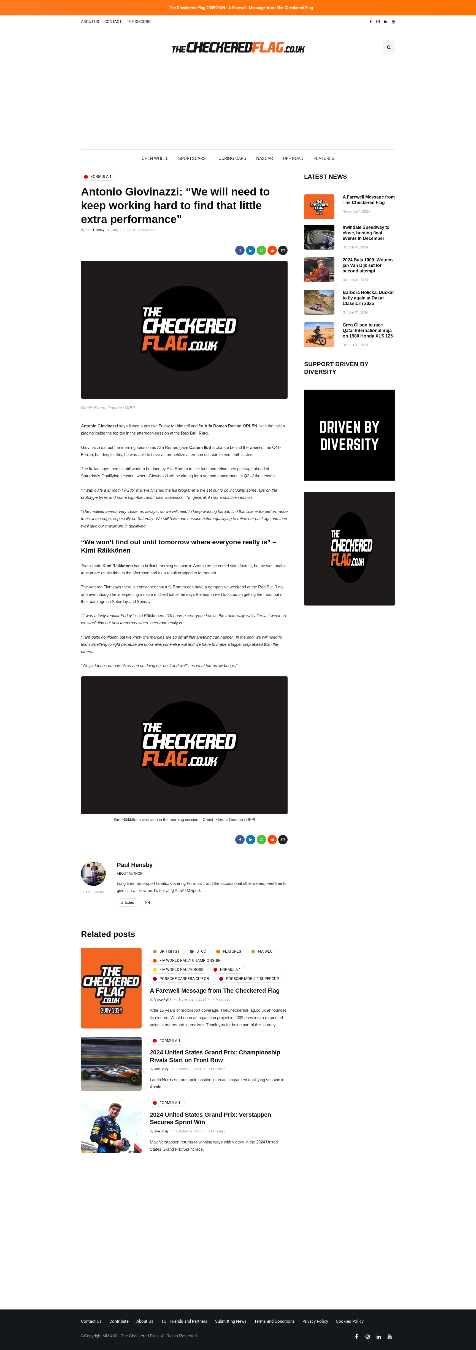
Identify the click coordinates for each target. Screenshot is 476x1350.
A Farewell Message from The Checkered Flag (215, 990)
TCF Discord (139, 21)
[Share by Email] (283, 250)
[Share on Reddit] (272, 250)
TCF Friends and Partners (184, 1321)
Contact (112, 21)
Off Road (293, 158)
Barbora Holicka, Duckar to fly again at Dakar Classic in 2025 (368, 298)
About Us (90, 21)
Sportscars (192, 158)
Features (323, 158)
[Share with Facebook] (240, 250)
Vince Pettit (162, 999)
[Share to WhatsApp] (261, 250)
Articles (127, 902)
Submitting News (231, 1321)
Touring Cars (231, 158)
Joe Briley (161, 1069)
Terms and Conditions (274, 1321)
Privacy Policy (315, 1321)
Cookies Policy (350, 1321)
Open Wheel (155, 158)
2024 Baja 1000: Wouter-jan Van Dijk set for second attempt (368, 265)
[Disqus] (184, 1233)
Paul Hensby (94, 230)
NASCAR (264, 158)
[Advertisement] (238, 108)
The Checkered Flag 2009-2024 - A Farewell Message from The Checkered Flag (241, 7)
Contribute (119, 1321)
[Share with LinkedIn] (250, 250)
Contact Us (91, 1321)
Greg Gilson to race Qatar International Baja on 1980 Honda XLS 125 (368, 330)
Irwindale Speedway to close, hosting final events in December (366, 233)
